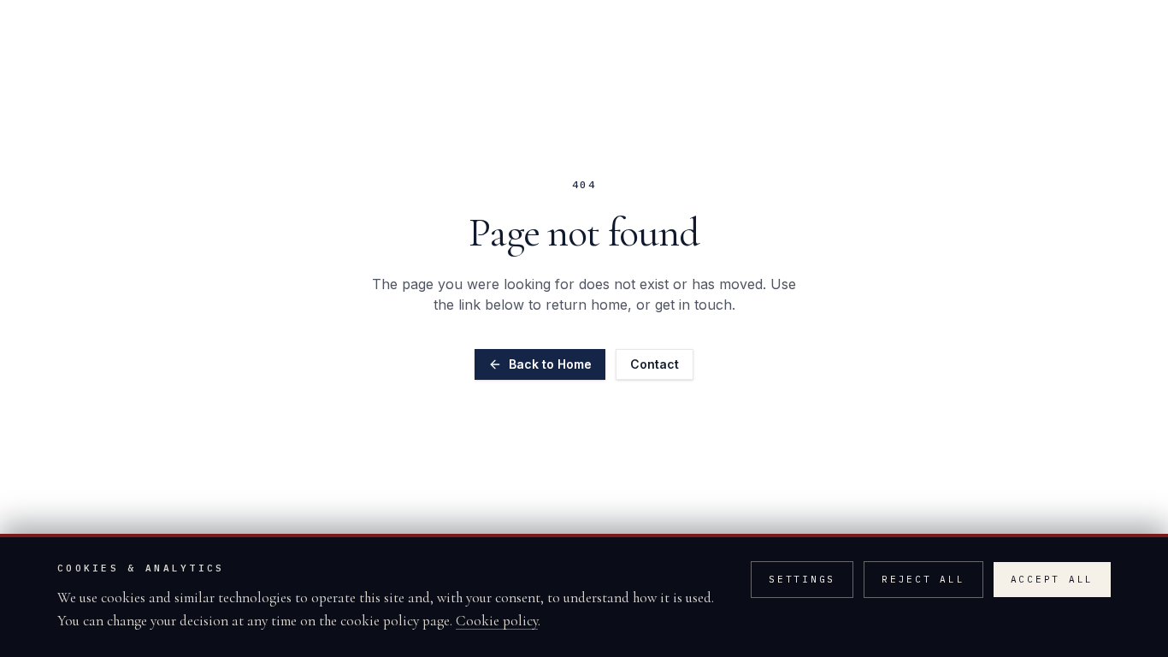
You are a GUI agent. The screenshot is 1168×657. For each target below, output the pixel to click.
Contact (654, 364)
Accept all (1052, 579)
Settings (802, 579)
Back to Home (550, 364)
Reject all (923, 579)
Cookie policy (497, 621)
